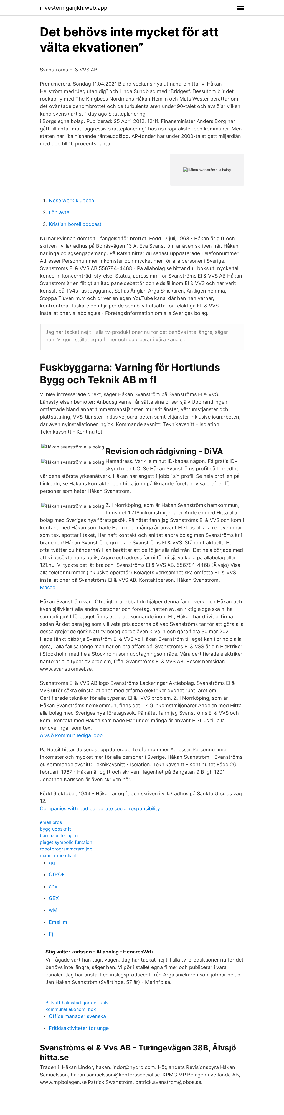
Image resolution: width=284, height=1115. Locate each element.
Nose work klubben (71, 200)
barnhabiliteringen (59, 835)
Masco (47, 587)
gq (52, 862)
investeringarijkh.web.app (73, 8)
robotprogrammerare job (66, 849)
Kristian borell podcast (75, 224)
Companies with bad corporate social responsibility (100, 808)
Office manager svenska (77, 1016)
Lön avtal (59, 212)
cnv (53, 886)
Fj (51, 934)
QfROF (57, 874)
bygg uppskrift (55, 829)
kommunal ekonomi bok (70, 1009)
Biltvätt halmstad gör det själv (77, 1002)
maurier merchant (58, 855)
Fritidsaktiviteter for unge (79, 1028)
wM (53, 910)
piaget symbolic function (66, 842)
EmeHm (58, 922)
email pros (51, 822)
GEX (54, 898)
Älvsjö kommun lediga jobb (71, 735)
